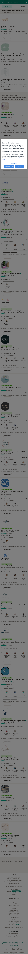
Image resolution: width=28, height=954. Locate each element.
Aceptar (20, 166)
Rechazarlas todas (9, 166)
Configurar (14, 163)
